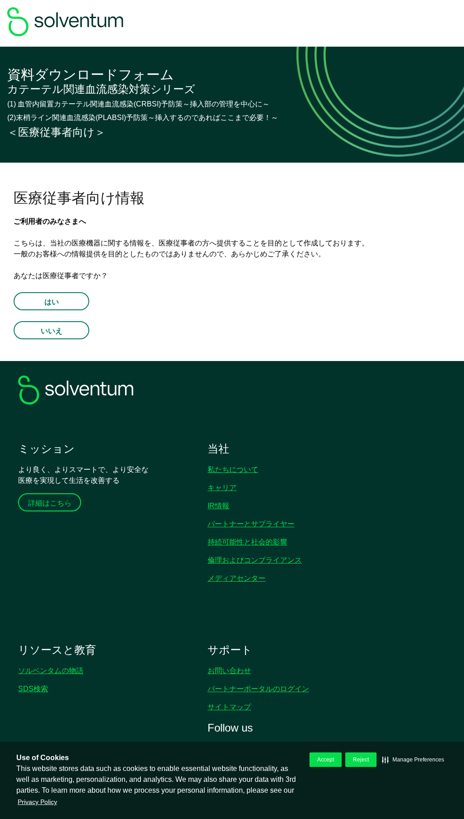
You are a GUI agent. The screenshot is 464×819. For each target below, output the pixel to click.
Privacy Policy (37, 801)
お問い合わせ (229, 670)
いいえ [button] (52, 331)
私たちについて (233, 469)
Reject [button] (361, 759)
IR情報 (218, 506)
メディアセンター (237, 578)
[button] (413, 759)
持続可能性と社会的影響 (247, 542)
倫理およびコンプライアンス (255, 560)
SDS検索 (33, 689)
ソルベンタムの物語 (50, 670)
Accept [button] (325, 759)
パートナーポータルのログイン (258, 689)
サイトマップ (229, 707)
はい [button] (51, 302)
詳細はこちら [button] (50, 503)
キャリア (222, 487)
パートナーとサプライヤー (251, 524)
